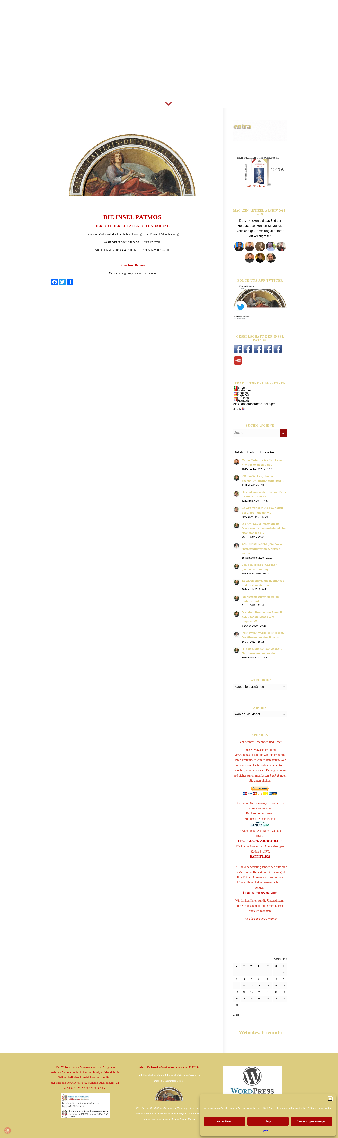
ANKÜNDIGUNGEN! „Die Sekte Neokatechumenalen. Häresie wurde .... (262, 549)
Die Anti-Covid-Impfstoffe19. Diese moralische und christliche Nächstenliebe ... (264, 528)
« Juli (236, 1015)
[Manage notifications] (7, 1130)
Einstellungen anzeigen (311, 1121)
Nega (268, 1121)
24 (237, 999)
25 (244, 999)
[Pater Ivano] (239, 250)
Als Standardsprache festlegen (254, 404)
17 (237, 992)
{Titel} (266, 1130)
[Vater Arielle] (249, 261)
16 (283, 985)
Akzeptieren (224, 1121)
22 (276, 992)
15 (276, 985)
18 (244, 992)
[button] (330, 1099)
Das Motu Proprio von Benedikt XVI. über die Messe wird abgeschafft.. (263, 617)
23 (283, 992)
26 (251, 999)
